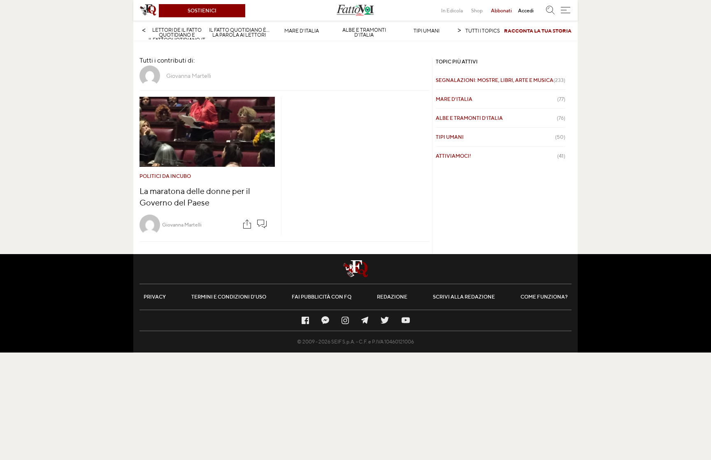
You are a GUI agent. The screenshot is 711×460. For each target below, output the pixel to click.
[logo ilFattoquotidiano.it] (148, 10)
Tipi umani (426, 30)
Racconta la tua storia (538, 31)
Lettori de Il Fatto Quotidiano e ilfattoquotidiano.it (177, 35)
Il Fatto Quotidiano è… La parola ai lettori (239, 32)
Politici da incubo (165, 176)
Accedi (526, 10)
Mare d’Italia (301, 30)
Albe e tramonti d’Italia (364, 32)
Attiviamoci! (500, 156)
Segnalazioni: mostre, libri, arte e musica (500, 80)
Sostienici (202, 10)
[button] (565, 10)
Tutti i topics (482, 31)
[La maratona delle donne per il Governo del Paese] (207, 132)
